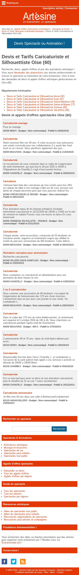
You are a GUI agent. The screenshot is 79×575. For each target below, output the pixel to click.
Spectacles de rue (13, 450)
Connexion (71, 8)
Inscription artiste (53, 8)
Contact (60, 572)
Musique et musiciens (15, 447)
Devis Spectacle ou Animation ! (39, 43)
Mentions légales (64, 570)
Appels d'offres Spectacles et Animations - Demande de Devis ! (42, 29)
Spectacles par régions (16, 496)
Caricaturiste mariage (15, 123)
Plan (46, 572)
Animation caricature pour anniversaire (25, 252)
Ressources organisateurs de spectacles (25, 516)
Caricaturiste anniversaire (17, 392)
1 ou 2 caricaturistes (14, 289)
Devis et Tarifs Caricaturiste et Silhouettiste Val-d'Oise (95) (38, 110)
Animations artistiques (16, 444)
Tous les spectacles (14, 491)
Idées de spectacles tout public (20, 511)
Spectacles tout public (16, 456)
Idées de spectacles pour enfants (21, 514)
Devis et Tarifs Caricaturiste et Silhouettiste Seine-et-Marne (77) (41, 104)
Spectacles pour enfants (17, 453)
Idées (52, 572)
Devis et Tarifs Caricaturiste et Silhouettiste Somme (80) (37, 107)
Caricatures (9, 181)
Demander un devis (14, 470)
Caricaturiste (10, 138)
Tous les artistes (12, 493)
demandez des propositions (28, 72)
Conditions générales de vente (28, 572)
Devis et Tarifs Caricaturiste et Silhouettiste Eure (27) (35, 99)
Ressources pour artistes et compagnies (25, 519)
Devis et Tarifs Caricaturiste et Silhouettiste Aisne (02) (35, 96)
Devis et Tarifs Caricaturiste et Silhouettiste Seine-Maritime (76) (41, 101)
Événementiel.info (11, 542)
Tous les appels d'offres (16, 473)
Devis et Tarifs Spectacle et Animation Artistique (23, 31)
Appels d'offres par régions (18, 476)
